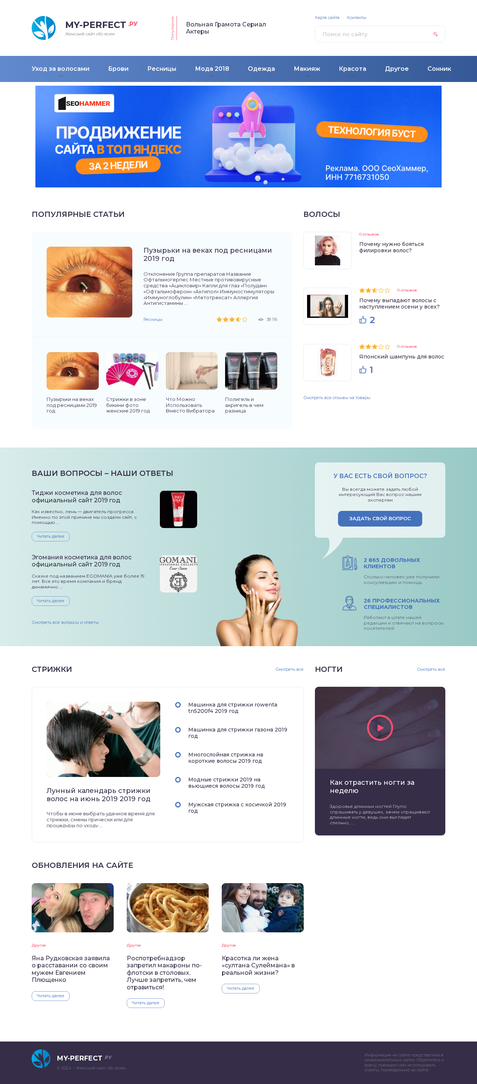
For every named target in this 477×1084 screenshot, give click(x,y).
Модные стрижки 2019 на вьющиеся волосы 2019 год (226, 782)
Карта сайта (327, 17)
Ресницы (152, 319)
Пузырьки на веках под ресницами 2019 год (207, 254)
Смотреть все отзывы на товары (336, 397)
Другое (39, 945)
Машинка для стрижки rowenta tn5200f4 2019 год (232, 707)
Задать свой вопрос (380, 518)
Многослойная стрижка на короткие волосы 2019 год (225, 757)
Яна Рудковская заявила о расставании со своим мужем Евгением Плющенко (71, 969)
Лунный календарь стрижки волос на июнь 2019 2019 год (99, 795)
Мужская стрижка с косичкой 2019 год (237, 807)
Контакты (356, 17)
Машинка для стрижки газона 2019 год (237, 732)
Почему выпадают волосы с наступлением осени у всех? (399, 303)
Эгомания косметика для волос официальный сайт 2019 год (82, 561)
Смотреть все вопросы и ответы (65, 622)
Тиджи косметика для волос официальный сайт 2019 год (77, 496)
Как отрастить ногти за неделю (372, 786)
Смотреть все (289, 669)
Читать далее (50, 536)
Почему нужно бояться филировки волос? (391, 247)
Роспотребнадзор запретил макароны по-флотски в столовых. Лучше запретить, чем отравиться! (164, 973)
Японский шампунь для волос (401, 356)
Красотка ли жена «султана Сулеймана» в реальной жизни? (258, 965)
